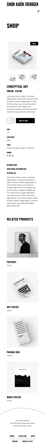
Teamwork (30, 148)
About (33, 436)
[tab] (14, 164)
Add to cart (23, 120)
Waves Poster (14, 397)
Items (9, 140)
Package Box (13, 352)
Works (12, 436)
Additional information (16, 169)
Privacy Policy (27, 441)
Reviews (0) (11, 173)
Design (15, 148)
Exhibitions (23, 436)
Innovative (22, 148)
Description (12, 165)
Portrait (11, 262)
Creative (9, 148)
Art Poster (13, 307)
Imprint (15, 441)
